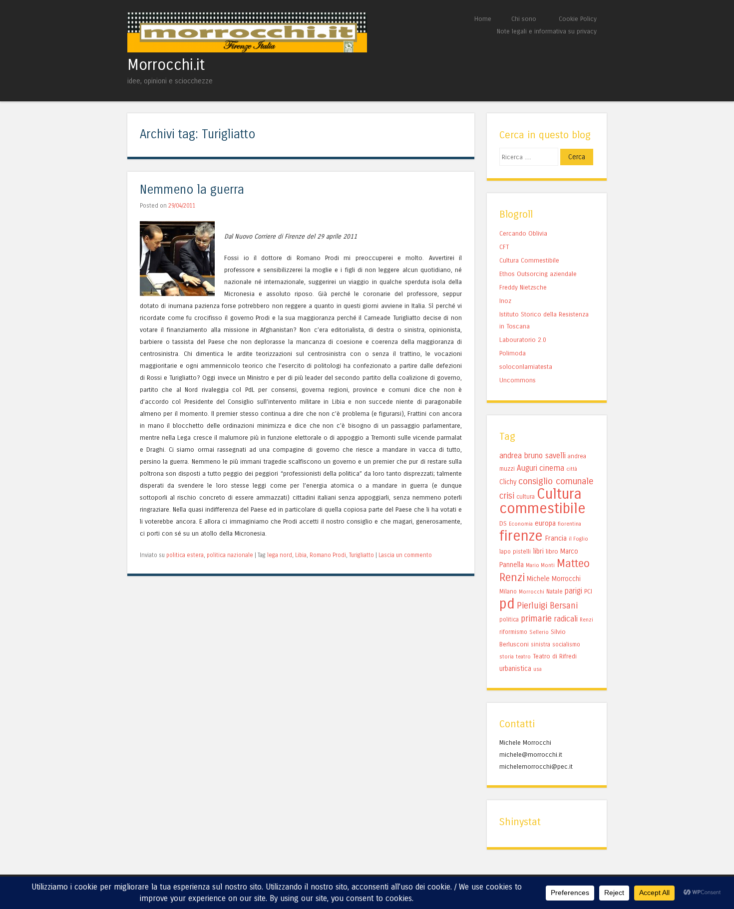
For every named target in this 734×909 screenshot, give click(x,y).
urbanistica (515, 668)
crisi (506, 496)
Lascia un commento (405, 555)
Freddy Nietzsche (523, 287)
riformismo (513, 631)
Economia (521, 524)
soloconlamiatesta (525, 366)
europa (545, 523)
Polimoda (512, 353)
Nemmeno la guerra (192, 190)
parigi (573, 591)
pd (507, 603)
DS (503, 523)
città (571, 469)
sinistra (540, 644)
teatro (523, 656)
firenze (521, 536)
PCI (588, 591)
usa (537, 669)
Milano (508, 591)
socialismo (566, 644)
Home (482, 18)
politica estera (185, 555)
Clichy (507, 482)
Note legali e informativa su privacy (547, 31)
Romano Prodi (328, 555)
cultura (525, 496)
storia (506, 656)
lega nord (279, 555)
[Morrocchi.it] (247, 49)
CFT (504, 247)
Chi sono (523, 18)
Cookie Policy (578, 18)
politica (509, 619)
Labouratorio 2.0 (522, 339)
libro (552, 551)
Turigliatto (361, 555)
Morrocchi (531, 592)
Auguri (527, 468)
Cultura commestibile (542, 501)
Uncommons (517, 380)
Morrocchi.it (166, 65)
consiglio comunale (556, 481)
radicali (566, 618)
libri (538, 551)
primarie (536, 618)
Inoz (505, 300)
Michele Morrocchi (554, 579)
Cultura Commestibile (529, 260)
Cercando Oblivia (523, 233)
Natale (554, 591)
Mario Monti (540, 565)
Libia (301, 555)
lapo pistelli (515, 551)
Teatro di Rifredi (555, 656)
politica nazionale (230, 555)
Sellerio (539, 632)
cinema (551, 468)
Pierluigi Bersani (547, 606)
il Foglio (578, 539)
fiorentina (569, 524)
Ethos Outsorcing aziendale (538, 274)
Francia (556, 538)
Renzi (586, 619)
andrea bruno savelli (532, 455)
